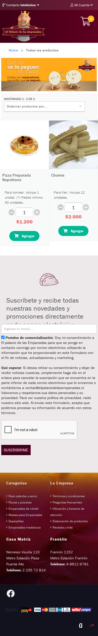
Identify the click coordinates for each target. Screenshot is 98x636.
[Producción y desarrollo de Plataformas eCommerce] (91, 625)
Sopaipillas (16, 521)
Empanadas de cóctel (23, 508)
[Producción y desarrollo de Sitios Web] (80, 625)
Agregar (26, 235)
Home (13, 50)
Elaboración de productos (70, 521)
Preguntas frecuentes (67, 502)
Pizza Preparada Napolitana (16, 177)
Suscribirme (16, 449)
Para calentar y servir (23, 496)
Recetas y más (63, 527)
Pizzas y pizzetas (20, 502)
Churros (57, 175)
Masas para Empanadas (25, 515)
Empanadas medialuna (25, 527)
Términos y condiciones (69, 496)
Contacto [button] (20, 5)
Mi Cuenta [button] (81, 5)
